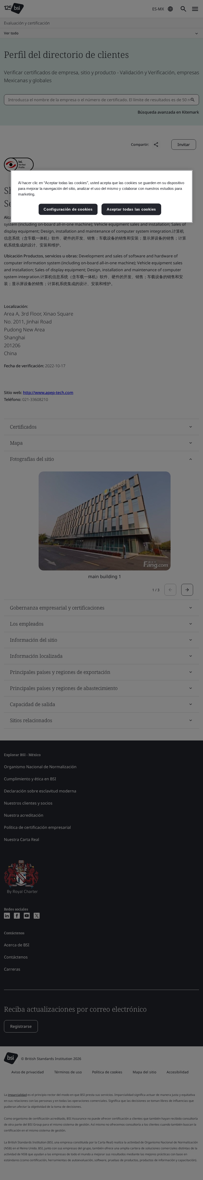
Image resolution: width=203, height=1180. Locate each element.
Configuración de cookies (68, 209)
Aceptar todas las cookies (131, 209)
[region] (102, 196)
